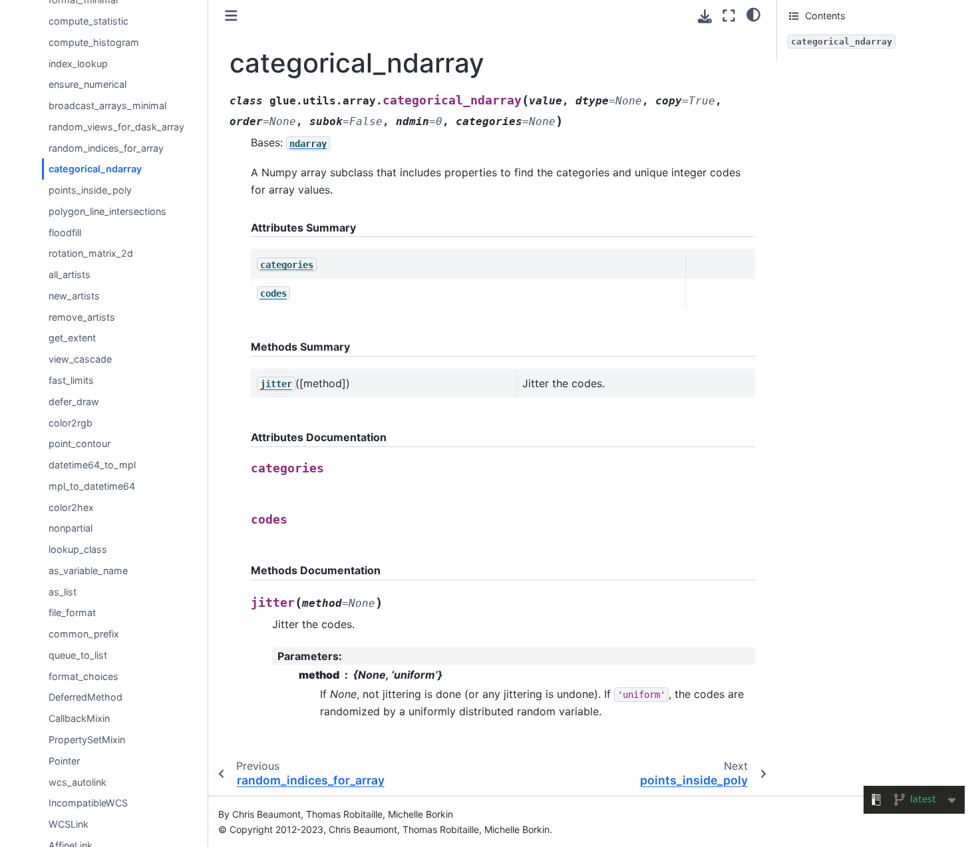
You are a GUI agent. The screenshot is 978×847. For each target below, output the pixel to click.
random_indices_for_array (106, 148)
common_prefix (84, 633)
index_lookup (78, 63)
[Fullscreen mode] (729, 16)
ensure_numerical (87, 84)
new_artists (74, 295)
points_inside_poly (90, 190)
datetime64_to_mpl (92, 464)
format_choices (83, 676)
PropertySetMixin (87, 739)
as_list (63, 591)
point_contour (79, 444)
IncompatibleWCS (88, 803)
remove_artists (82, 317)
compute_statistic (88, 21)
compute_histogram (94, 42)
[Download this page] (705, 16)
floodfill (65, 232)
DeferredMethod (85, 697)
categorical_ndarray (95, 169)
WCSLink (68, 824)
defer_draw (74, 401)
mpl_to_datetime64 (92, 486)
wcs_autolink (77, 782)
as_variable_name (88, 570)
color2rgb (70, 422)
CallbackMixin (79, 719)
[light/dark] (753, 14)
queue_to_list (78, 655)
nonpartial (70, 528)
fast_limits (71, 380)
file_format (72, 613)
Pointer (64, 760)
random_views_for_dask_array (116, 126)
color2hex (71, 507)
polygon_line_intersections (107, 211)
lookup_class (78, 549)
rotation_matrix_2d (91, 253)
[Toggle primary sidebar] (231, 16)
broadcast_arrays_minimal (107, 105)
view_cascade (80, 359)
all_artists (69, 274)
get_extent (72, 338)
